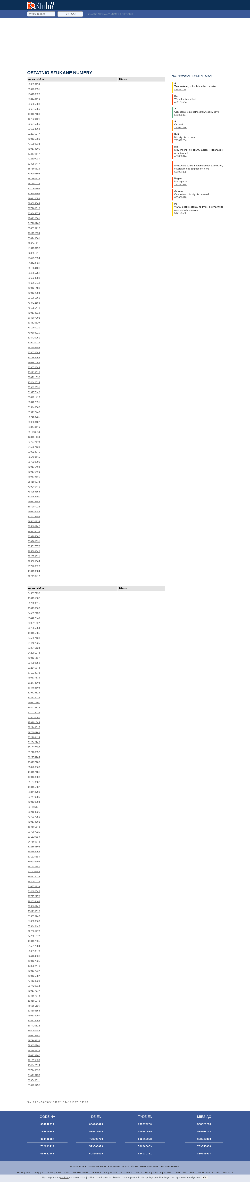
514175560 (180, 213)
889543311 (34, 1080)
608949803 (204, 1139)
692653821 (34, 556)
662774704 (34, 682)
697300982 (34, 732)
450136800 (34, 608)
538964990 (34, 496)
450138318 (34, 312)
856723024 (34, 876)
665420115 (34, 457)
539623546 (34, 451)
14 (66, 1102)
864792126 (34, 1050)
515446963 (34, 407)
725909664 (34, 561)
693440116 (34, 99)
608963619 (96, 1153)
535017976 (34, 546)
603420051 (34, 89)
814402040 (34, 618)
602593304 (34, 846)
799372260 (145, 1124)
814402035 (34, 643)
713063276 (180, 127)
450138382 (34, 821)
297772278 (34, 896)
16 (73, 1102)
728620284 (180, 140)
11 (56, 1102)
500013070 (34, 951)
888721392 (34, 377)
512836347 (34, 153)
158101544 (34, 722)
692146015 (34, 727)
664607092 (34, 317)
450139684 (34, 571)
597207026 (34, 183)
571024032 (34, 672)
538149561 (34, 238)
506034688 (34, 278)
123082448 (34, 966)
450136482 (34, 471)
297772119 (34, 442)
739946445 (34, 486)
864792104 (34, 687)
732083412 (47, 1146)
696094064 (34, 203)
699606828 (180, 197)
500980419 (145, 1131)
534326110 (34, 322)
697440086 (34, 797)
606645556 (34, 109)
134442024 (34, 382)
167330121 (34, 119)
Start (29, 1102)
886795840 (34, 283)
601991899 (180, 172)
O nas (113, 1172)
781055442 (34, 307)
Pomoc (168, 1172)
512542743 (34, 742)
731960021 (34, 327)
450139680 (34, 476)
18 (79, 1102)
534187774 (34, 995)
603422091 (34, 387)
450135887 (34, 598)
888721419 (34, 397)
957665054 (34, 628)
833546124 (34, 647)
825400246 (34, 906)
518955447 (34, 163)
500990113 (34, 84)
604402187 (47, 1139)
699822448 (47, 1153)
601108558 (34, 432)
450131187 (34, 658)
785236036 (34, 531)
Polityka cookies (209, 1172)
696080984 (34, 1030)
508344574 (34, 213)
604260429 (96, 1124)
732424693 (34, 516)
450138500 (34, 148)
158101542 (34, 826)
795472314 (34, 707)
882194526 (34, 812)
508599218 (34, 228)
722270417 (34, 576)
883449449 (34, 926)
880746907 (204, 1153)
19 (83, 1102)
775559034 (34, 143)
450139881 (34, 1035)
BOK (192, 1172)
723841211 (34, 243)
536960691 (34, 541)
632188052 (34, 752)
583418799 (34, 792)
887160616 (34, 168)
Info (28, 1172)
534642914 (47, 1124)
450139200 (34, 1055)
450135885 (34, 633)
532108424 (34, 737)
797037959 (34, 816)
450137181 (34, 772)
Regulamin (63, 1172)
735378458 (34, 1020)
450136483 (34, 466)
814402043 (34, 891)
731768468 (34, 357)
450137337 (34, 970)
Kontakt (228, 1172)
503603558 (34, 1010)
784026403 (34, 901)
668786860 (34, 767)
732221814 (180, 184)
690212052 (34, 198)
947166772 (34, 841)
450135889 (34, 138)
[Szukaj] (41, 13)
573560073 (96, 1146)
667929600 (34, 461)
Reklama (181, 1172)
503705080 (34, 536)
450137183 (34, 762)
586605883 (34, 104)
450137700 (34, 702)
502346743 (34, 667)
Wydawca (126, 1172)
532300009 (145, 1146)
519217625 (96, 1131)
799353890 (204, 1146)
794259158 (34, 491)
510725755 (34, 1075)
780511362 (34, 623)
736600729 (96, 1139)
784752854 (34, 233)
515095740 (34, 916)
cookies (64, 1177)
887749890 (34, 1070)
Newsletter (99, 1172)
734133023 (34, 94)
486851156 (34, 1005)
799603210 (34, 332)
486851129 (180, 89)
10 (52, 1102)
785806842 (34, 551)
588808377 (180, 115)
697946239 (34, 1040)
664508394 (34, 347)
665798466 (34, 851)
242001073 (34, 652)
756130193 (34, 248)
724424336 (34, 956)
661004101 (34, 268)
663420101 (34, 1045)
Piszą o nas (143, 1172)
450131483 (34, 288)
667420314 (34, 985)
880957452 (34, 362)
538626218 (204, 1124)
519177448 (34, 392)
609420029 (34, 342)
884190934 (34, 481)
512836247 (34, 133)
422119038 (34, 158)
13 (62, 1102)
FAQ (37, 1172)
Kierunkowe (80, 1172)
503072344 (34, 352)
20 (86, 1102)
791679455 (34, 1060)
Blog (20, 1172)
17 (76, 1102)
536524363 (34, 128)
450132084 (34, 293)
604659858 (34, 662)
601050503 (34, 188)
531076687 (34, 782)
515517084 (34, 946)
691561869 (34, 297)
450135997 (34, 1015)
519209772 (204, 1131)
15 (69, 1102)
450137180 (34, 114)
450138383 (34, 777)
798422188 (34, 302)
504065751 (34, 273)
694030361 (145, 1153)
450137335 (34, 677)
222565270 (34, 931)
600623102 (34, 422)
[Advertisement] (125, 43)
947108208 (34, 223)
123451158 (34, 437)
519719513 (34, 692)
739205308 (34, 173)
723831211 (34, 253)
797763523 (34, 566)
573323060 (34, 921)
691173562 (34, 866)
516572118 (34, 886)
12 (59, 1102)
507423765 (34, 417)
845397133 (34, 447)
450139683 (34, 501)
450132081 (34, 218)
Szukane (47, 1172)
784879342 (47, 1131)
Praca (157, 1172)
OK (204, 1177)
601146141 (34, 807)
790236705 (34, 861)
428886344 (180, 156)
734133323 (34, 911)
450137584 (180, 102)
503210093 (145, 1139)
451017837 (34, 747)
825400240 (34, 526)
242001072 (34, 881)
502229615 (34, 603)
